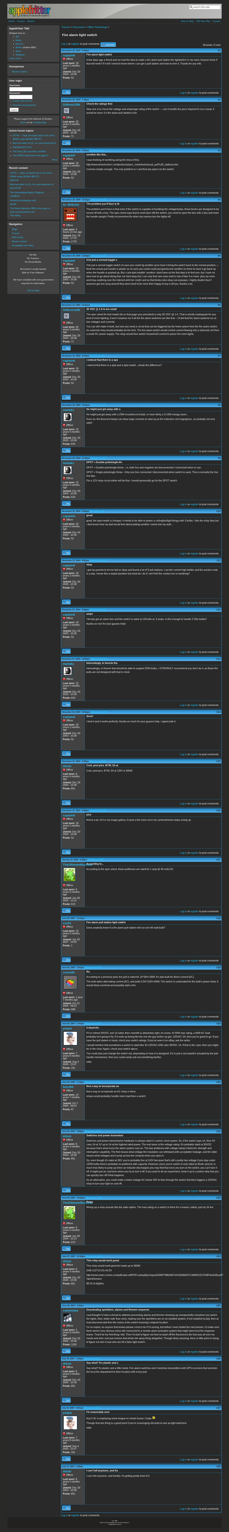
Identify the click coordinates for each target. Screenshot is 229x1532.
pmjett (67, 1028)
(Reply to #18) (93, 967)
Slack (18, 51)
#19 (218, 967)
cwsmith (69, 972)
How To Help (187, 21)
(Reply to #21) (93, 1131)
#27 (218, 1408)
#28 (218, 1466)
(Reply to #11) (98, 609)
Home (11, 21)
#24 (218, 1256)
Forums (21, 21)
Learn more (15, 58)
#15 (218, 761)
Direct (23, 122)
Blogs (14, 229)
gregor (13, 204)
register (75, 44)
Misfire (19, 47)
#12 (218, 609)
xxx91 (67, 923)
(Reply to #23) (94, 1256)
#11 (219, 560)
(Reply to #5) (98, 305)
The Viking (15, 215)
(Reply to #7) (98, 405)
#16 (218, 810)
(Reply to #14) (98, 761)
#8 (219, 405)
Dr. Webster (71, 204)
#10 (218, 511)
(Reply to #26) (92, 1408)
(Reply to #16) (96, 859)
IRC (17, 36)
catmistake (70, 1310)
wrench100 (15, 188)
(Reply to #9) (97, 511)
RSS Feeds (17, 237)
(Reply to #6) (97, 356)
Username (15, 85)
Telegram (20, 54)
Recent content (19, 71)
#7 (219, 356)
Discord (19, 44)
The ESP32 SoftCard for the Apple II (30, 155)
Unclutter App (39, 122)
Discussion (79, 27)
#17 (218, 859)
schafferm (15, 196)
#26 (218, 1358)
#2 (219, 99)
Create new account (22, 101)
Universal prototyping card (23, 200)
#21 (218, 1082)
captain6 (69, 55)
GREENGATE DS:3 (22, 147)
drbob (67, 766)
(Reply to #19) (93, 1023)
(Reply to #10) (98, 560)
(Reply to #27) (92, 1466)
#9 (219, 458)
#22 (218, 1131)
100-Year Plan (203, 21)
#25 (218, 1305)
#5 (219, 256)
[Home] (29, 16)
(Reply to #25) (92, 1358)
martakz (68, 410)
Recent (30, 21)
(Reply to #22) (94, 1198)
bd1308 (68, 1087)
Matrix (19, 40)
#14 (218, 712)
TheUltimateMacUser (78, 864)
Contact (216, 21)
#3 (219, 150)
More (54, 159)
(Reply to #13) (99, 712)
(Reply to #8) (98, 458)
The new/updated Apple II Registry (27, 192)
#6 (219, 305)
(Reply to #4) (98, 256)
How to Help (33, 290)
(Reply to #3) (98, 199)
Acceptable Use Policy (23, 245)
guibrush (14, 180)
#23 (218, 1198)
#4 (219, 199)
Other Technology (97, 27)
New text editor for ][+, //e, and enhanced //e (34, 143)
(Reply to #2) (97, 150)
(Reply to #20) (93, 1082)
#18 (218, 918)
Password (15, 93)
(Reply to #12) (99, 659)
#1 (219, 50)
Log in (64, 44)
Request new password (24, 105)
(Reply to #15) (98, 810)
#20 (218, 1023)
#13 (218, 659)
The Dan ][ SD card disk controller (29, 151)
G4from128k (71, 104)
